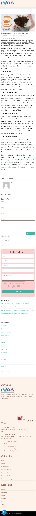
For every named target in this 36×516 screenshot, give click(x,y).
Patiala (3, 495)
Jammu (3, 504)
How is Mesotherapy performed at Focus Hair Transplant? (12, 306)
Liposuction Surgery (6, 479)
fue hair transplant (5, 335)
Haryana (3, 498)
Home (2, 460)
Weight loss (3, 366)
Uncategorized (4, 362)
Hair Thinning (4, 349)
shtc (10, 35)
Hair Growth (3, 342)
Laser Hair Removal (6, 472)
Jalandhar (4, 489)
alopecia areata (4, 325)
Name (2, 201)
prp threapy (3, 359)
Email (2, 207)
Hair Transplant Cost (6, 469)
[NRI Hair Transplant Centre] (7, 390)
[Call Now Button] (4, 512)
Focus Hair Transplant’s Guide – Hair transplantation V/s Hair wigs (14, 313)
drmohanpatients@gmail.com (13, 449)
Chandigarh (4, 492)
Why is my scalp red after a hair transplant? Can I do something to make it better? (17, 310)
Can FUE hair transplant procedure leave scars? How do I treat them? (15, 303)
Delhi (2, 501)
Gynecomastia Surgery (7, 476)
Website (3, 213)
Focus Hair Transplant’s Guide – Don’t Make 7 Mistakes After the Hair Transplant (17, 317)
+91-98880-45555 (6, 443)
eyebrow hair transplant (6, 332)
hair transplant (4, 352)
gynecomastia (4, 338)
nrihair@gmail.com (10, 446)
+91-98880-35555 (9, 441)
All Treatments (5, 466)
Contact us (4, 463)
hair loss (15, 35)
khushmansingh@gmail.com (12, 451)
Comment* (3, 219)
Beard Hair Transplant (5, 328)
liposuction (3, 356)
